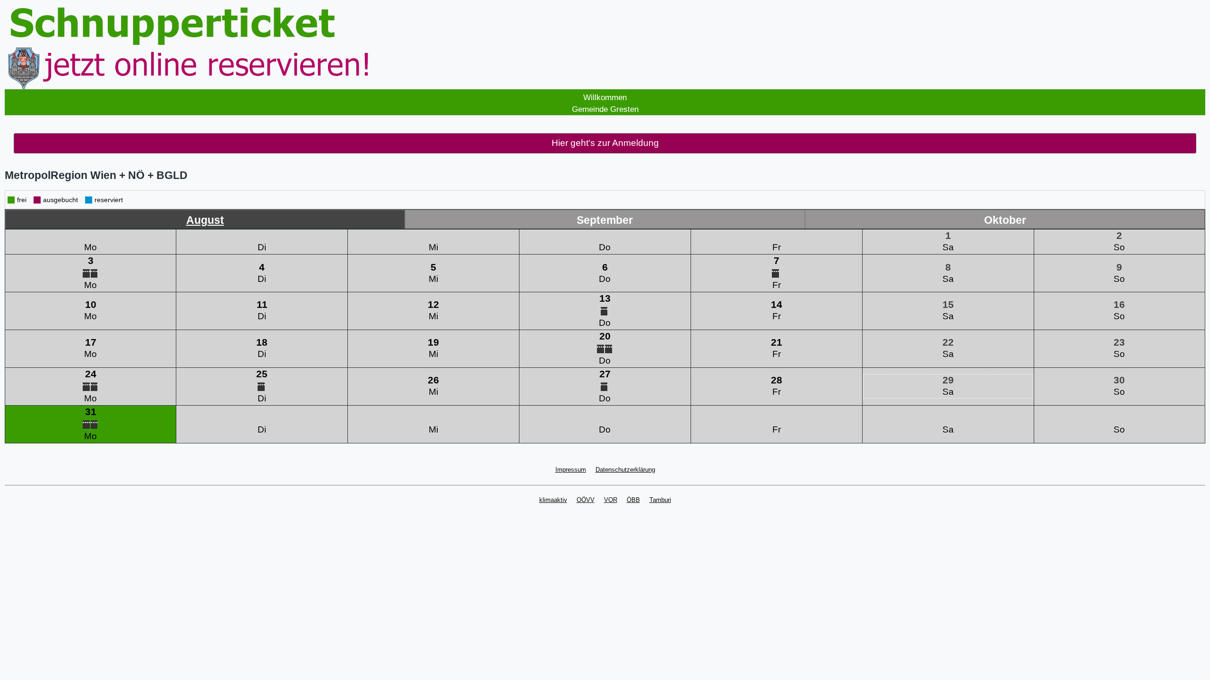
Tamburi (660, 499)
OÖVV (586, 499)
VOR (610, 499)
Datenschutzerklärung (625, 469)
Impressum (570, 469)
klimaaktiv (553, 499)
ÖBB (633, 499)
